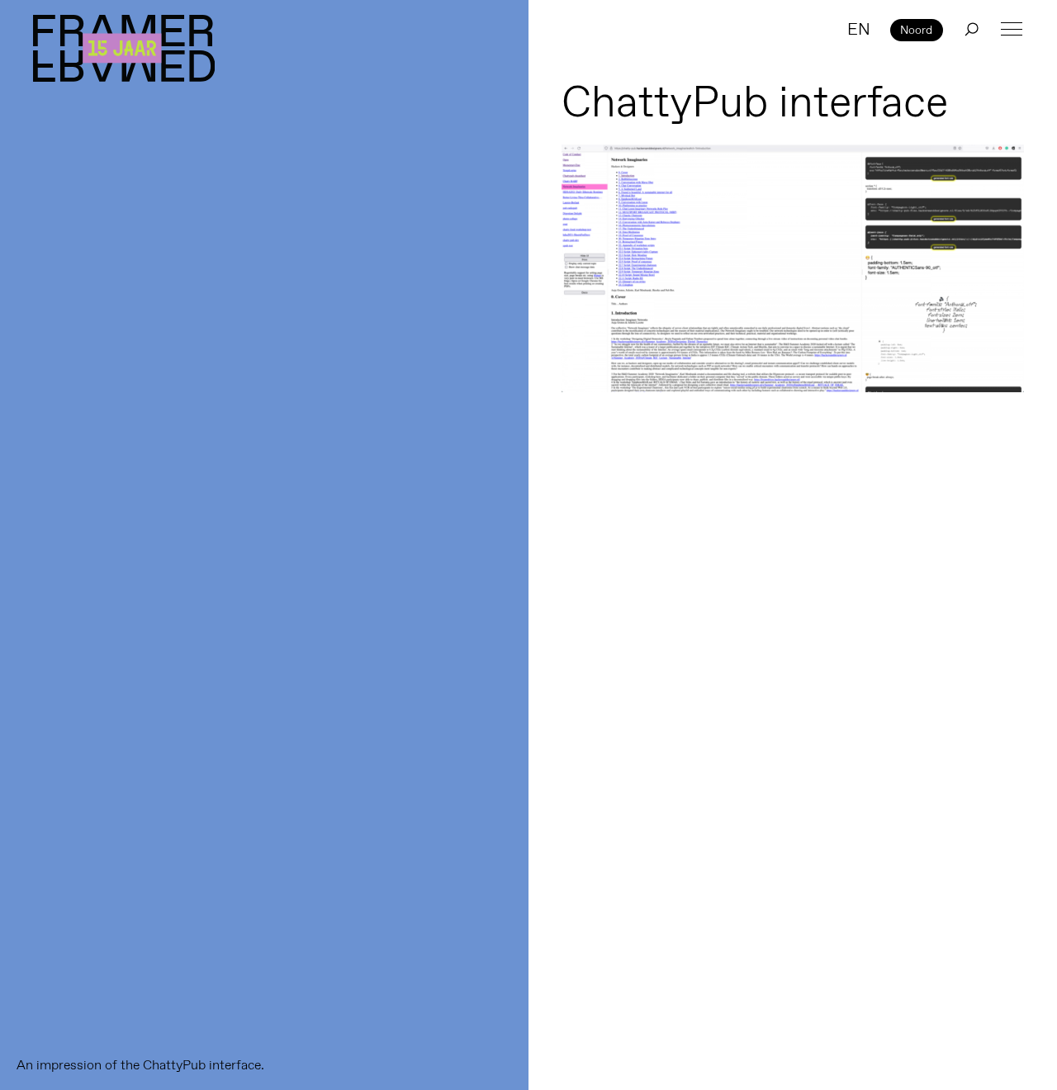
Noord (916, 29)
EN (858, 29)
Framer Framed (124, 48)
